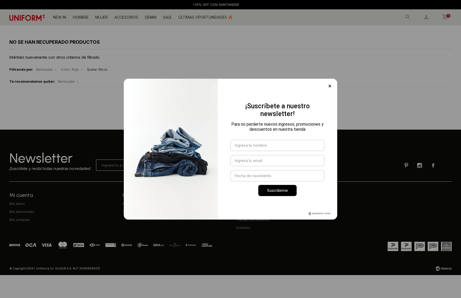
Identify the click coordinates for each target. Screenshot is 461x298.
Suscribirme (277, 190)
